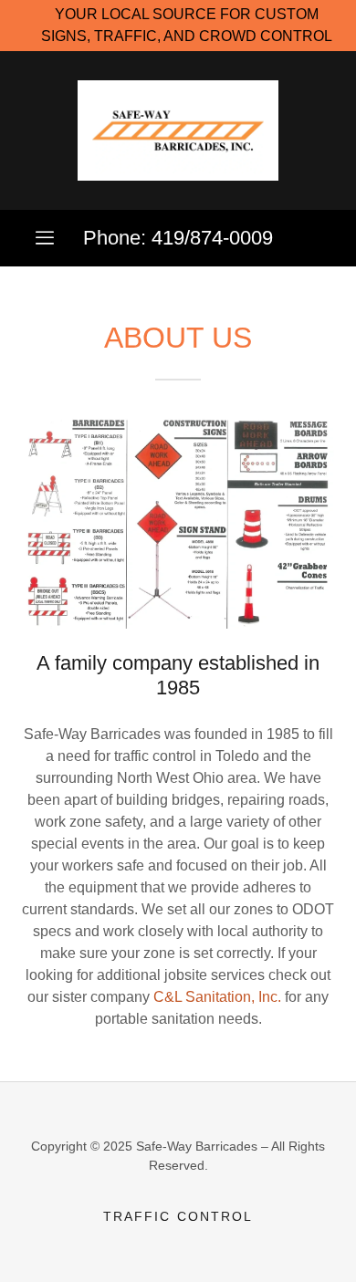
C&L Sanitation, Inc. (217, 997)
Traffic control (177, 1216)
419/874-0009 (212, 237)
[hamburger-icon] (44, 238)
